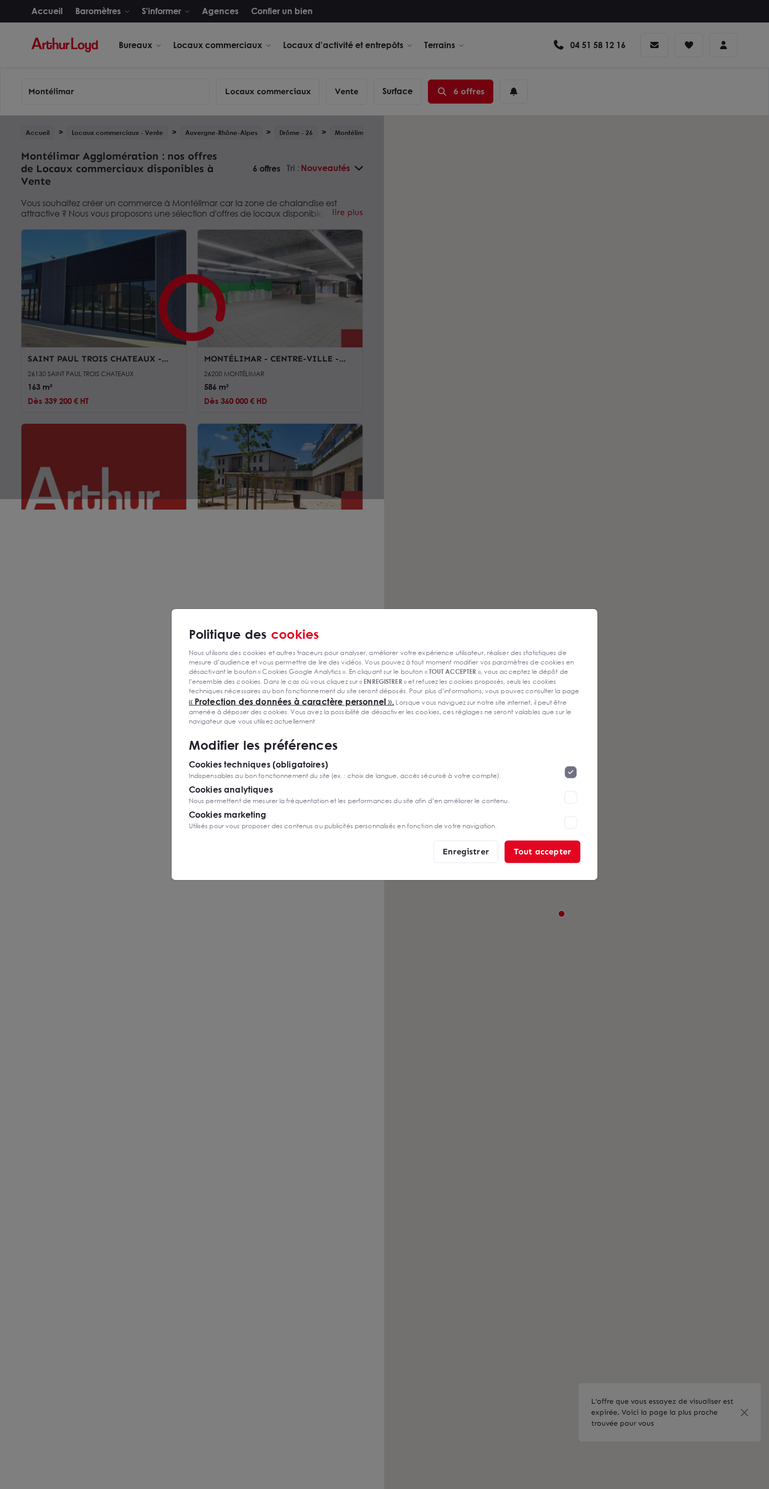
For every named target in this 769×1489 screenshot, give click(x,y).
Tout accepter (542, 851)
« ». (291, 701)
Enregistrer (466, 851)
